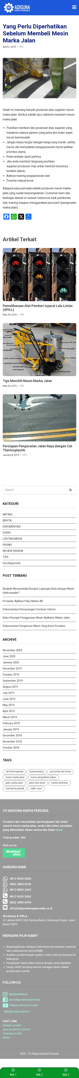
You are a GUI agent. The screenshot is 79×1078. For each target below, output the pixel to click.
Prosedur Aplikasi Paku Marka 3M (23, 601)
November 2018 (12, 741)
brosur (6, 1037)
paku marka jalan (14, 783)
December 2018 (12, 735)
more (59, 829)
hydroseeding (37, 771)
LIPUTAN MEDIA (12, 538)
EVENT (7, 532)
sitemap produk (12, 1033)
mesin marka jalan (15, 777)
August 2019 (10, 686)
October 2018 (11, 747)
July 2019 (8, 693)
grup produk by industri (16, 1029)
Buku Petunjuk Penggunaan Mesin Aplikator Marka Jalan (36, 617)
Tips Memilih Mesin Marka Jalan (27, 381)
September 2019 (13, 680)
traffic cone (36, 788)
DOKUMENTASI (12, 526)
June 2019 (9, 699)
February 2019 (11, 723)
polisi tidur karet (37, 783)
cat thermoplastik (14, 771)
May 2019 (8, 705)
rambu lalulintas (59, 783)
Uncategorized (11, 563)
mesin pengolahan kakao (43, 777)
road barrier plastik (15, 788)
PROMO (7, 544)
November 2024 (12, 650)
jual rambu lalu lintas (60, 771)
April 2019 (9, 711)
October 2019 (11, 674)
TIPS (21, 46)
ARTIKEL (8, 514)
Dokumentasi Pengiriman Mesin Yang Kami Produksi (34, 626)
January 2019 (11, 729)
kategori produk (12, 1025)
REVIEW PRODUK (13, 551)
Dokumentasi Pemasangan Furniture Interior (29, 609)
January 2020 (11, 662)
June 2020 (9, 656)
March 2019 (10, 717)
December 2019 (12, 668)
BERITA (7, 520)
